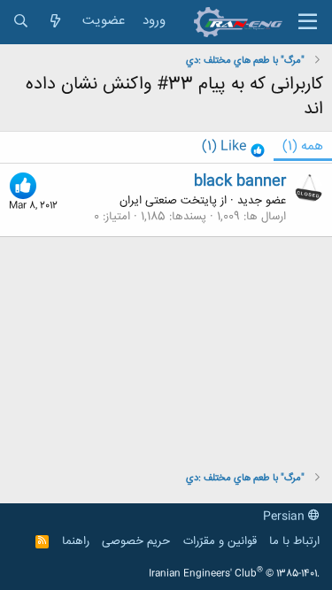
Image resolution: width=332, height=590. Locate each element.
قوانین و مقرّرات (220, 541)
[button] (307, 22)
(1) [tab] (302, 146)
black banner (240, 181)
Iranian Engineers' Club (234, 574)
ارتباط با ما (294, 541)
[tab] (233, 147)
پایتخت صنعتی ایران (168, 201)
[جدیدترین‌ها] (55, 21)
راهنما (75, 541)
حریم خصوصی (136, 541)
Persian (285, 516)
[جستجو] (21, 21)
